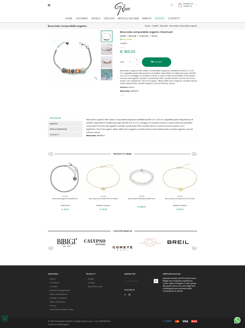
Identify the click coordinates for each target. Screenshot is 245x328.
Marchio (54, 123)
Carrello (188, 4)
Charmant (144, 36)
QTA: (122, 62)
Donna (154, 36)
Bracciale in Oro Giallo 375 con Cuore (180, 199)
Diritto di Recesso (57, 302)
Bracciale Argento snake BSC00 (65, 199)
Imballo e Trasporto (58, 298)
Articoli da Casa (128, 18)
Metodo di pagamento (60, 290)
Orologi (109, 18)
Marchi (146, 18)
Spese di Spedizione (58, 294)
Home (68, 18)
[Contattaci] (237, 320)
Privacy (53, 305)
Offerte (160, 18)
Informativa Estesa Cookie (61, 309)
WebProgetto (63, 324)
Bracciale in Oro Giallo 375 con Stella (103, 199)
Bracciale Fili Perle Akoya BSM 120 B (141, 199)
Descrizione (55, 118)
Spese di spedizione (58, 129)
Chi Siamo (82, 18)
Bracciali (164, 26)
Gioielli (95, 18)
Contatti (174, 18)
